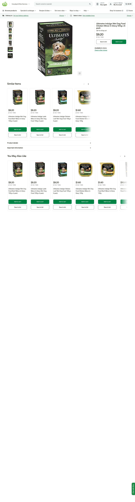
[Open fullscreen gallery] (79, 73)
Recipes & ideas (44, 11)
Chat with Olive (133, 489)
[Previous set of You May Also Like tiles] (120, 156)
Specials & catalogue (27, 11)
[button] (10, 24)
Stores (130, 11)
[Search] (90, 4)
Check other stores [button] (101, 50)
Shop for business (115, 11)
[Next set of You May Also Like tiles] (124, 156)
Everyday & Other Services (19, 4)
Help (85, 11)
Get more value (60, 11)
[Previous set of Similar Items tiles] (84, 84)
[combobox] (63, 4)
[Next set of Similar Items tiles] (88, 84)
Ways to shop (74, 11)
